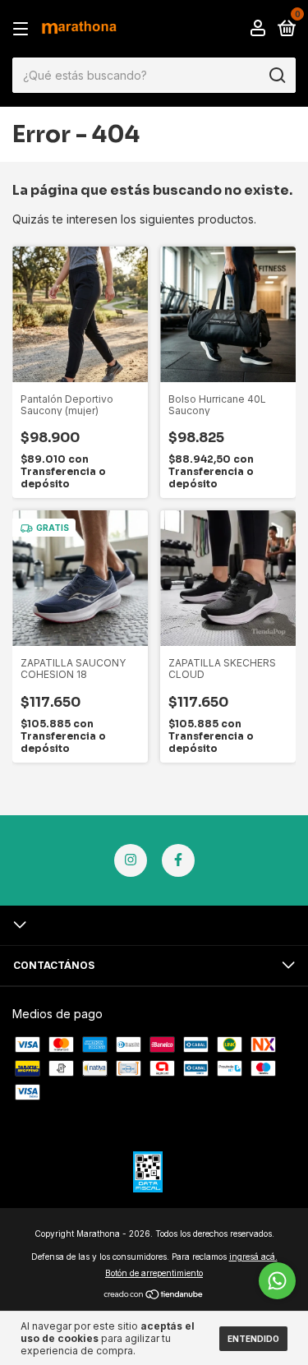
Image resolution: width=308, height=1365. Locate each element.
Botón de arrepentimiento (154, 1273)
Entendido (253, 1339)
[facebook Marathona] (178, 860)
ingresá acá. (253, 1256)
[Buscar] (276, 75)
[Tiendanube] (154, 1296)
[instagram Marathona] (130, 860)
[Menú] (23, 29)
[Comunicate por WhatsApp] (277, 1280)
